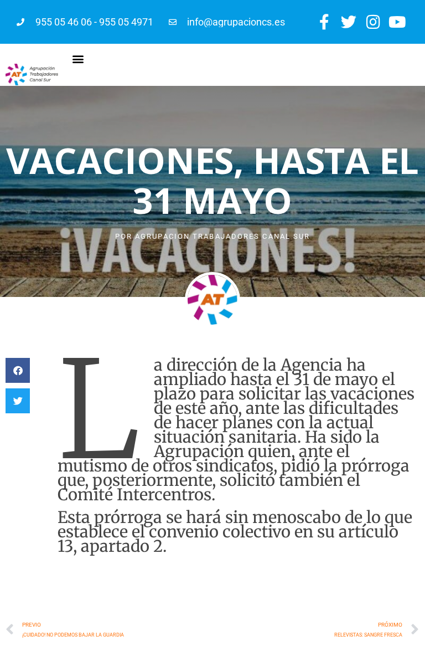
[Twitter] (348, 22)
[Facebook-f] (324, 22)
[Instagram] (373, 22)
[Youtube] (397, 22)
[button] (78, 58)
